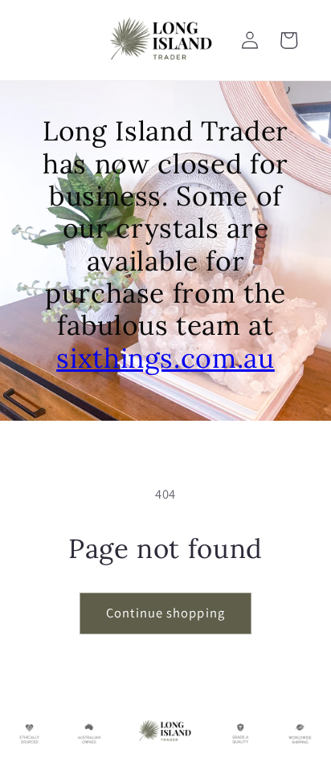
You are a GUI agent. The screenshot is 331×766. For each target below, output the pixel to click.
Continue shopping (165, 612)
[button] (288, 40)
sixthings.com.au (165, 357)
